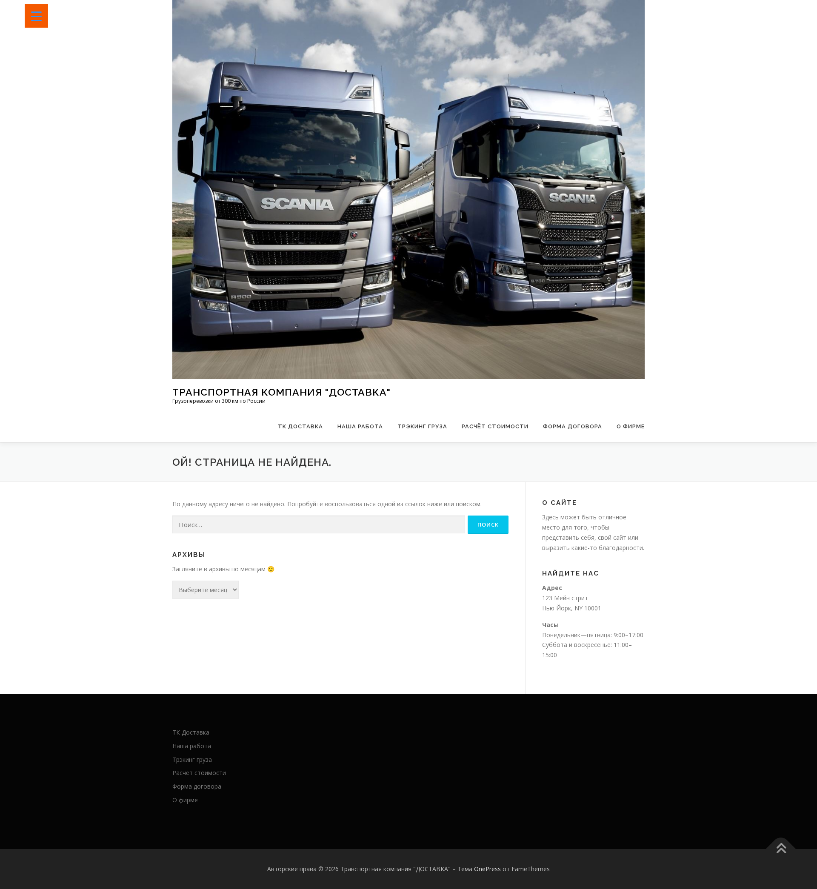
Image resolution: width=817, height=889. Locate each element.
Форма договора (572, 426)
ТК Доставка (300, 426)
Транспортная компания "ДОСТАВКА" (281, 392)
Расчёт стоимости (495, 426)
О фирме (631, 426)
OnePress (487, 869)
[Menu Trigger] (36, 16)
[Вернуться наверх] (781, 849)
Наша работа (360, 426)
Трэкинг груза (422, 426)
